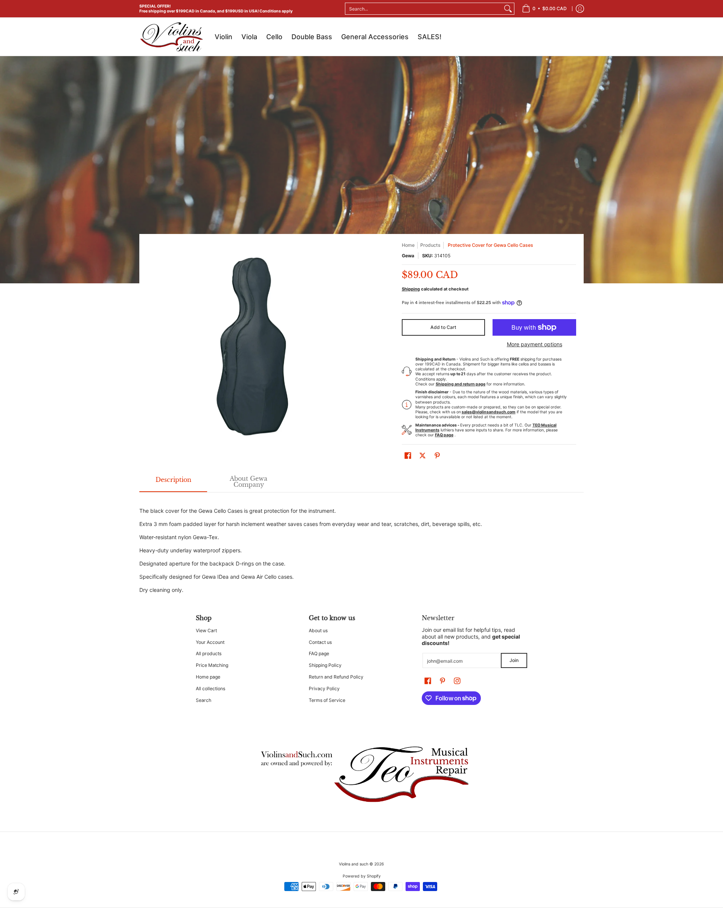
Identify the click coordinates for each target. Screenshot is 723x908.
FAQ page (319, 653)
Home (408, 245)
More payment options (534, 344)
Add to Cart (443, 327)
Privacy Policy (324, 688)
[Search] (508, 8)
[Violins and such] (171, 37)
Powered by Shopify (362, 876)
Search (203, 700)
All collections (210, 688)
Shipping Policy (325, 665)
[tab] (173, 482)
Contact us (320, 642)
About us (318, 630)
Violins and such (353, 864)
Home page (208, 677)
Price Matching (212, 665)
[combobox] (423, 8)
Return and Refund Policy (336, 677)
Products (430, 245)
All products (208, 653)
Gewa (408, 255)
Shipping (411, 289)
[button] (408, 455)
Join (514, 660)
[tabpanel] (361, 546)
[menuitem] (544, 8)
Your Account (210, 642)
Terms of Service (327, 700)
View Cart (206, 630)
